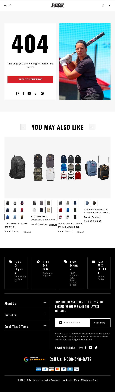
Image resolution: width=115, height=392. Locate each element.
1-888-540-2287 (46, 265)
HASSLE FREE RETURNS (102, 267)
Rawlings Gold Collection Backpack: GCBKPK (43, 218)
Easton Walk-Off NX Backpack (15, 225)
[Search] (10, 5)
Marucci (68, 231)
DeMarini (96, 217)
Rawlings (43, 224)
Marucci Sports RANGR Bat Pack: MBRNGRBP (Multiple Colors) (70, 226)
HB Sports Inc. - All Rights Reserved (42, 380)
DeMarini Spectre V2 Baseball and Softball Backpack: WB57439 (97, 211)
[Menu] (5, 5)
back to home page (30, 79)
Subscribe (99, 322)
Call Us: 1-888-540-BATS (71, 359)
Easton (15, 231)
